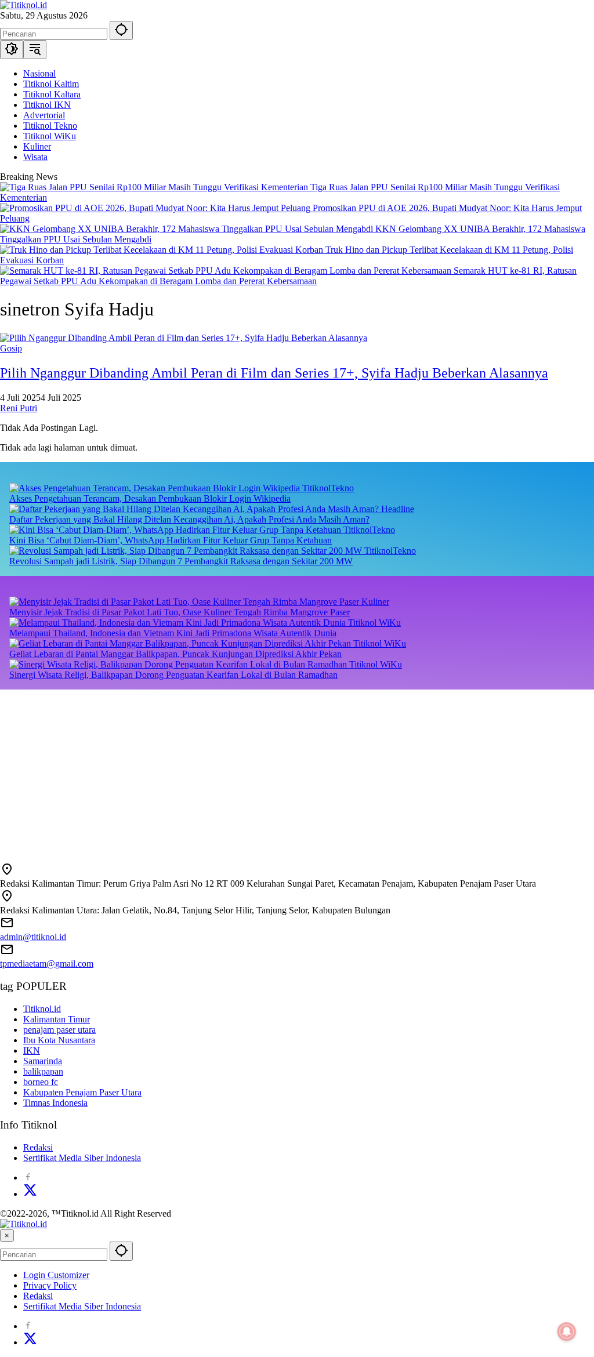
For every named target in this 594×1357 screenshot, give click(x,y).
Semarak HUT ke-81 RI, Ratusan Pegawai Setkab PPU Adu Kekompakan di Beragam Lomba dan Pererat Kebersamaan (288, 276)
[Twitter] (30, 1194)
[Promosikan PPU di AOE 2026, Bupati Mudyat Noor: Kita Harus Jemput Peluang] (156, 208)
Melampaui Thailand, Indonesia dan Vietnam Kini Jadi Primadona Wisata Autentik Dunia (172, 633)
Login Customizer (56, 1275)
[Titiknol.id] (23, 5)
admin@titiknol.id (33, 937)
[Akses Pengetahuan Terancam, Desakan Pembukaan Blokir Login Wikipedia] (155, 488)
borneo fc (40, 1082)
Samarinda (42, 1061)
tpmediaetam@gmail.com (46, 963)
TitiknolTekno (328, 488)
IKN (31, 1050)
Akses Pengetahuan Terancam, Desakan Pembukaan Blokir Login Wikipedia (150, 498)
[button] (121, 30)
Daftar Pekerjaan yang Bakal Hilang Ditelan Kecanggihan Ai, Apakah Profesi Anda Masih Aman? (189, 519)
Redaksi (38, 1147)
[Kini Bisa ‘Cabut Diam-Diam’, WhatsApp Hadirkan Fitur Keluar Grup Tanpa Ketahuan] (176, 530)
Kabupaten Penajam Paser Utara (82, 1092)
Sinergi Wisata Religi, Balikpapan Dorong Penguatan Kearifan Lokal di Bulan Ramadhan (173, 675)
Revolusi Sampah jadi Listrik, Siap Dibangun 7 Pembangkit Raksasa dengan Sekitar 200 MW (181, 561)
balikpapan (43, 1071)
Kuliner (375, 602)
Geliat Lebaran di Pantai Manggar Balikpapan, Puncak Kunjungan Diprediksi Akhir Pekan (175, 654)
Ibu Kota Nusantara (59, 1040)
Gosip (11, 348)
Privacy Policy (50, 1285)
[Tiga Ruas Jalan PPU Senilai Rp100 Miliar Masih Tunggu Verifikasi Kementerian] (155, 187)
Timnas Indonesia (55, 1103)
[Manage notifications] (566, 1331)
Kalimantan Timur (56, 1019)
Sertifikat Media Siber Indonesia (82, 1158)
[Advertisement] (297, 771)
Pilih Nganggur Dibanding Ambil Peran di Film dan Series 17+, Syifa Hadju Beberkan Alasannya (274, 372)
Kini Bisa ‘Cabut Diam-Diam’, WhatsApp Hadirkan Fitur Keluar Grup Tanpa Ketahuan (170, 540)
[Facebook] (27, 1177)
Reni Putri (18, 408)
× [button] (7, 1235)
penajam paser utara (59, 1030)
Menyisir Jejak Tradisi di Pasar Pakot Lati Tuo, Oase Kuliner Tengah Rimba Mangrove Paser (179, 612)
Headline (397, 509)
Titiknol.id (42, 1009)
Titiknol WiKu (374, 622)
